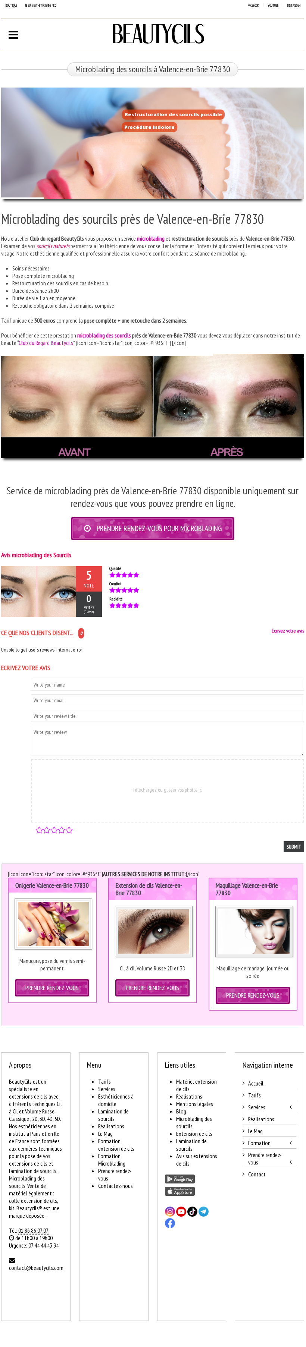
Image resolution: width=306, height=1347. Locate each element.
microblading (151, 238)
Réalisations (111, 1126)
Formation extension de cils (116, 1144)
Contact (257, 1174)
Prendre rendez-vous (265, 1158)
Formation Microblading (111, 1159)
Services (106, 1089)
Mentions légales (194, 1103)
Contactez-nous (115, 1185)
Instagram (293, 5)
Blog (181, 1111)
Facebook (253, 5)
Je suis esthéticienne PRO (40, 5)
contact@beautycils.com (36, 1267)
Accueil (255, 1083)
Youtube (273, 5)
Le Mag (105, 1133)
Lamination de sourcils (113, 1114)
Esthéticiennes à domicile (116, 1100)
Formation (259, 1143)
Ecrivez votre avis (288, 630)
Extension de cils (194, 1133)
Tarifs (104, 1081)
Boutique (11, 5)
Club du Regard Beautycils (46, 342)
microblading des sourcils (104, 335)
